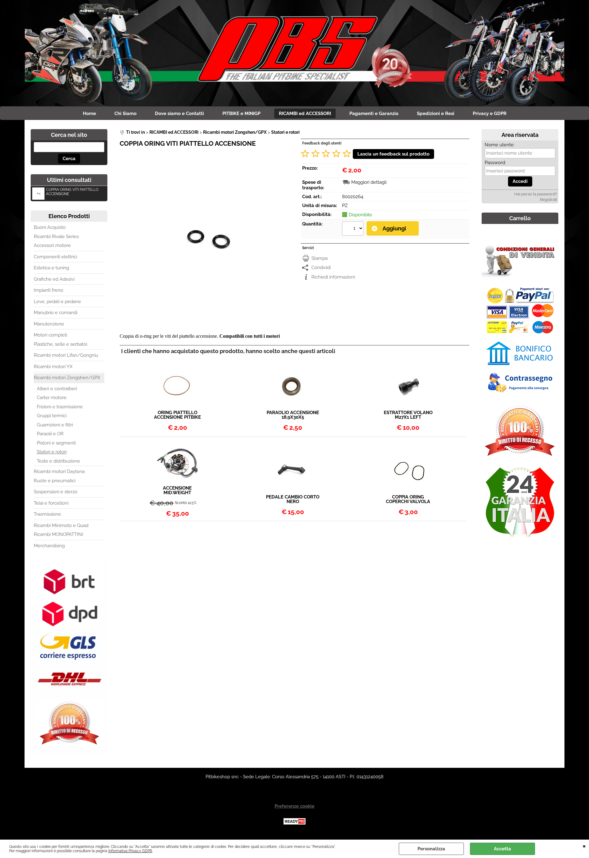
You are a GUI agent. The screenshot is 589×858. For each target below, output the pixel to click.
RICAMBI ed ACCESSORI (305, 113)
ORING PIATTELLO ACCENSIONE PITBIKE (177, 415)
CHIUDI (584, 846)
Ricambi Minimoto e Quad (61, 525)
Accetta (502, 849)
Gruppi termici (52, 415)
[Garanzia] (520, 538)
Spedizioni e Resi (435, 113)
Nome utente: (499, 145)
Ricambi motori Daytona (59, 471)
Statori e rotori (52, 452)
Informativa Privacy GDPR (130, 851)
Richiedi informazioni (333, 277)
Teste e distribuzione (58, 461)
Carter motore (52, 397)
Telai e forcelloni (51, 503)
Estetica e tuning (51, 268)
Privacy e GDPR (489, 113)
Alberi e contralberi (57, 388)
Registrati (548, 199)
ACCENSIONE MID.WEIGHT (177, 490)
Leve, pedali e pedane (57, 301)
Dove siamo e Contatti (179, 113)
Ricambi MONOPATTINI (58, 534)
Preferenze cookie (294, 806)
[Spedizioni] (69, 753)
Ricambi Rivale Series (56, 236)
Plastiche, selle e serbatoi (60, 344)
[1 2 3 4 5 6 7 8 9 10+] (353, 229)
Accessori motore (52, 245)
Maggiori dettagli (369, 182)
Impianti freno (48, 290)
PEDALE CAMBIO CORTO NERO (292, 499)
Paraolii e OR (50, 434)
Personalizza (431, 849)
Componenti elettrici (55, 257)
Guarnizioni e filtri (55, 425)
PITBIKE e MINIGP (241, 113)
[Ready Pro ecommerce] (294, 821)
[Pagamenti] (520, 395)
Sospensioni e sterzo (55, 491)
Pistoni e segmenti (56, 443)
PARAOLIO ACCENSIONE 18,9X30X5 (293, 415)
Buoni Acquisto (50, 227)
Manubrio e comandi (55, 312)
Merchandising (49, 545)
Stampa (319, 258)
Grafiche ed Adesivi (54, 279)
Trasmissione (47, 514)
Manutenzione (49, 324)
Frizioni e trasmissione (60, 407)
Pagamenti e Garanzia (373, 113)
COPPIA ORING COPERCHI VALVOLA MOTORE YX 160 (408, 499)
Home (89, 113)
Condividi (321, 267)
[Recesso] (520, 457)
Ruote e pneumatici (54, 480)
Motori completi (50, 335)
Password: (495, 162)
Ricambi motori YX (53, 366)
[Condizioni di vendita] (520, 276)
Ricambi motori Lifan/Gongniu (66, 355)
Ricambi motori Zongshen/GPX (67, 377)
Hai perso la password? (535, 194)
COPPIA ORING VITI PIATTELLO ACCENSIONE (72, 191)
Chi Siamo (125, 113)
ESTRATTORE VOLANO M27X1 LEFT (408, 415)
